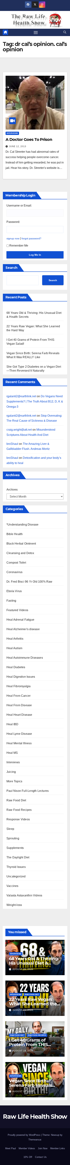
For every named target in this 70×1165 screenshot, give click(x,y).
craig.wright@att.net (19, 429)
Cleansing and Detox (20, 553)
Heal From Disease (19, 705)
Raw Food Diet (16, 800)
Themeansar (34, 1139)
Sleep (10, 828)
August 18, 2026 (22, 1050)
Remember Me (18, 245)
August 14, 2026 (22, 1091)
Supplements (15, 847)
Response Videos (18, 819)
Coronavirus (14, 572)
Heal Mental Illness (19, 743)
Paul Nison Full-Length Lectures (27, 790)
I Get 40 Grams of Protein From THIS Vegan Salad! (28, 1044)
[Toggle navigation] (36, 32)
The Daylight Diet (17, 857)
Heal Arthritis (14, 638)
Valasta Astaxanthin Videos (24, 895)
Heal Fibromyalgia (18, 686)
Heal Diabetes (15, 667)
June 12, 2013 (17, 146)
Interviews (12, 133)
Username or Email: (19, 205)
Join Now (42, 1148)
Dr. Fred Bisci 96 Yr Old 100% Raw (29, 581)
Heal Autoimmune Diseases (24, 657)
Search (11, 268)
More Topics (14, 781)
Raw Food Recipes (19, 809)
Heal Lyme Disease (19, 733)
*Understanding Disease (22, 524)
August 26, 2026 (22, 969)
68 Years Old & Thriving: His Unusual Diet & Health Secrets (34, 963)
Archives (12, 489)
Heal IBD (12, 724)
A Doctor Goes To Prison (29, 139)
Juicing (11, 771)
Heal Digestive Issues (20, 676)
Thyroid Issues (16, 866)
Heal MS (12, 752)
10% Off (28, 1157)
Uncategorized (16, 876)
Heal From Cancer (18, 695)
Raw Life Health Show (34, 19)
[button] (64, 32)
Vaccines (12, 885)
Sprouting (12, 838)
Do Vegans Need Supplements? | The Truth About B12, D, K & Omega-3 (34, 401)
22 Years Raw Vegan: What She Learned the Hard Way (33, 1004)
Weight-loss (14, 904)
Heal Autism (14, 648)
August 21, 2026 (22, 1010)
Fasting (11, 600)
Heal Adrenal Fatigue (20, 619)
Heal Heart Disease (19, 714)
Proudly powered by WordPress (24, 1135)
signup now (12, 238)
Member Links (57, 1148)
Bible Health (14, 534)
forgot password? (31, 238)
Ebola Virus (14, 591)
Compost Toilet (16, 562)
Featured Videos (17, 610)
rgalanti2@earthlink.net (21, 396)
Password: (13, 221)
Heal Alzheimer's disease (23, 629)
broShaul (12, 443)
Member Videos (27, 1148)
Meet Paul (10, 1148)
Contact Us (41, 1157)
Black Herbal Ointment (21, 543)
